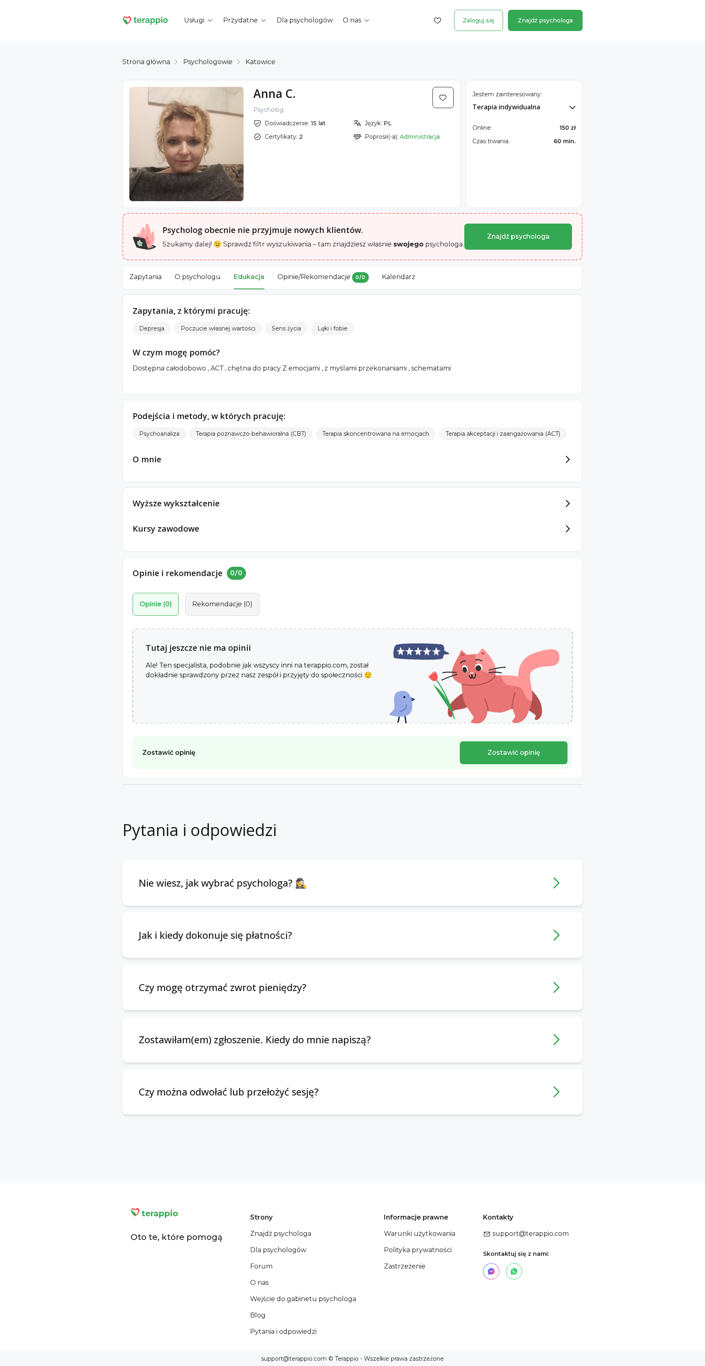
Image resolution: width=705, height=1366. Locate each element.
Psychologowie (208, 62)
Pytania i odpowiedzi (283, 1331)
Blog (258, 1315)
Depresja (151, 328)
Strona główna (146, 62)
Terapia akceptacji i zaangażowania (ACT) (503, 433)
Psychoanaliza (159, 433)
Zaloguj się (478, 20)
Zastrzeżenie (405, 1266)
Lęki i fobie (332, 328)
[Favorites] (437, 20)
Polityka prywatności (418, 1250)
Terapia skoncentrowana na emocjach (375, 433)
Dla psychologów (278, 1250)
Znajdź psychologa (545, 20)
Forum (261, 1266)
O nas (259, 1282)
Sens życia (286, 328)
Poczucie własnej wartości (218, 328)
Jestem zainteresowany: (507, 94)
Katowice (260, 62)
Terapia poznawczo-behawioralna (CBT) (251, 433)
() (156, 604)
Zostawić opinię (514, 752)
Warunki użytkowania (419, 1233)
